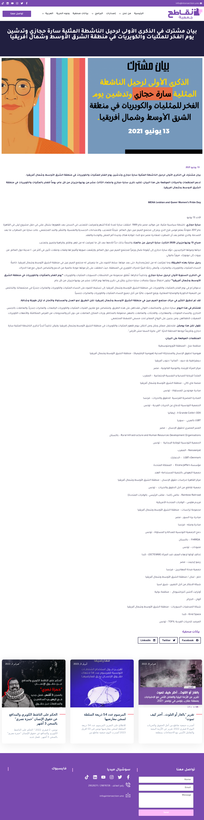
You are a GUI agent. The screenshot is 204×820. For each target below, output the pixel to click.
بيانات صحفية (80, 13)
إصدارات (111, 13)
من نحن (126, 13)
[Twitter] (22, 3)
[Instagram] (17, 3)
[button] (190, 640)
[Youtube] (12, 3)
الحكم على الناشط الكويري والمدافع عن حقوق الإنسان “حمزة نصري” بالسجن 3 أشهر (33, 719)
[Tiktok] (3, 3)
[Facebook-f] (27, 3)
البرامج (99, 13)
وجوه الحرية (62, 13)
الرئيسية (139, 13)
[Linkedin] (7, 3)
